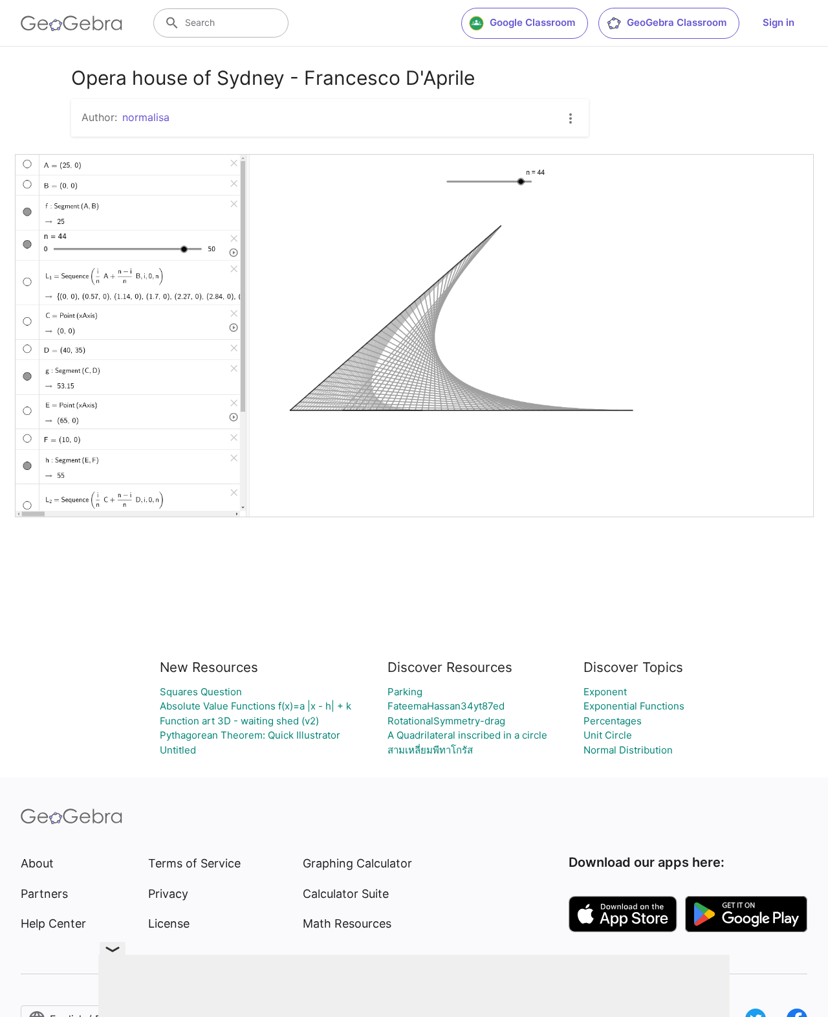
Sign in (778, 22)
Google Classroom (532, 22)
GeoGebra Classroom (676, 22)
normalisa (145, 117)
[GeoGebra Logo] (71, 23)
